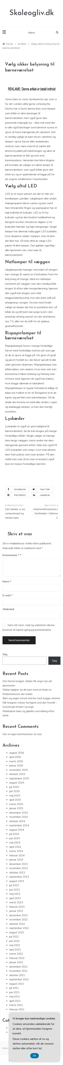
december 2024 (18, 812)
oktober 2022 (17, 923)
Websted (8, 609)
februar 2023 (17, 906)
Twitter (45, 489)
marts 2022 (16, 953)
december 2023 (18, 864)
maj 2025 (14, 795)
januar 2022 (16, 962)
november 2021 (18, 970)
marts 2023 (16, 902)
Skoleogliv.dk (31, 13)
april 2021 (15, 1000)
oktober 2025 (17, 774)
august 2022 (16, 932)
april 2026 (15, 757)
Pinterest (20, 495)
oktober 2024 (17, 821)
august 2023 (16, 881)
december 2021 (18, 966)
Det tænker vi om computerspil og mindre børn (15, 513)
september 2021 (19, 979)
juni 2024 (14, 838)
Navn (7, 581)
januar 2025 (16, 808)
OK (34, 1055)
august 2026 (16, 752)
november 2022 (18, 919)
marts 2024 (16, 851)
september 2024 (19, 825)
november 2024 (18, 816)
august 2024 (16, 829)
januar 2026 (16, 765)
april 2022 (15, 949)
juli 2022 (14, 936)
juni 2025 (14, 791)
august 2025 (16, 782)
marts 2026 (16, 761)
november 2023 (18, 868)
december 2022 (18, 915)
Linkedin (45, 495)
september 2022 (19, 928)
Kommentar (11, 555)
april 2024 (15, 846)
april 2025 (15, 799)
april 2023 (15, 898)
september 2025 (19, 778)
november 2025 (18, 769)
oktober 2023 (17, 872)
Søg (5, 654)
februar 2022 (17, 958)
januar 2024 (16, 859)
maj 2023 (14, 893)
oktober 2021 (17, 975)
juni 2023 (14, 889)
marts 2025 (16, 804)
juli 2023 (14, 885)
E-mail (8, 595)
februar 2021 (17, 1009)
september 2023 (19, 876)
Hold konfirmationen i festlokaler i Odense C (45, 513)
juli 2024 (14, 834)
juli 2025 (14, 787)
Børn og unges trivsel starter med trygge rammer (31, 698)
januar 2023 (16, 911)
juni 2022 (14, 941)
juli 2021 (14, 988)
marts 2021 (16, 1005)
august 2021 (16, 983)
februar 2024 (17, 855)
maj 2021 (14, 996)
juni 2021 (14, 992)
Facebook (20, 489)
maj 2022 (14, 945)
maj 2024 (14, 842)
